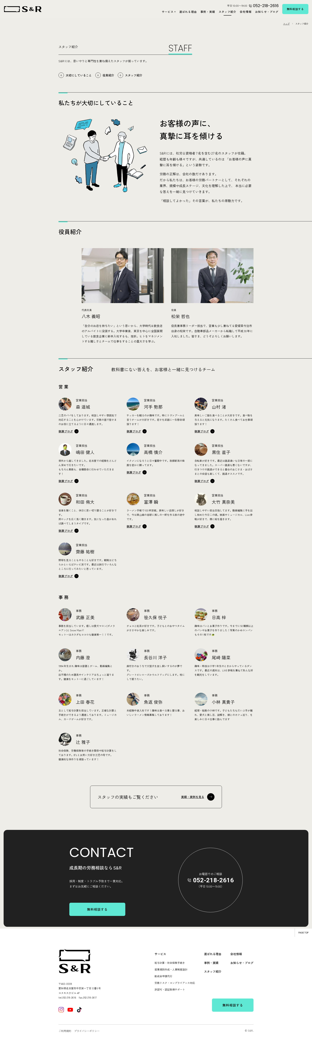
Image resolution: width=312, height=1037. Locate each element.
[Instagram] (61, 1009)
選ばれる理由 (188, 12)
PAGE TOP (303, 932)
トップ (286, 23)
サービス (168, 12)
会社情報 (246, 12)
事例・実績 (207, 12)
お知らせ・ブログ (267, 12)
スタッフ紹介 (227, 12)
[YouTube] (70, 1009)
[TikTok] (79, 1009)
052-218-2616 (213, 880)
